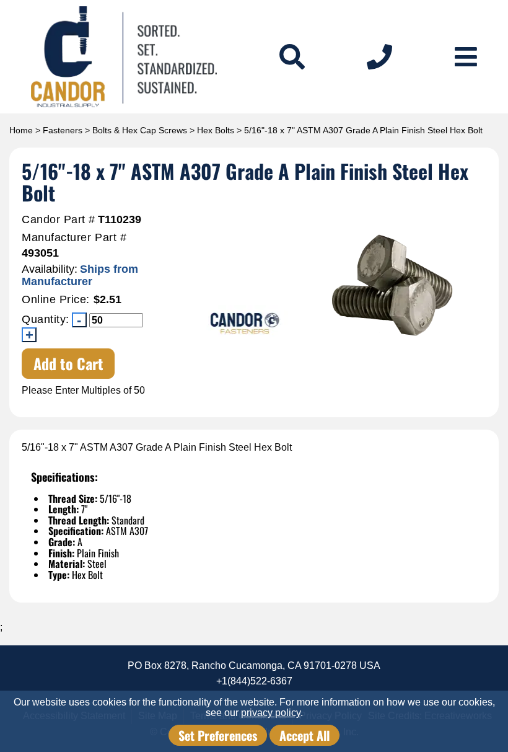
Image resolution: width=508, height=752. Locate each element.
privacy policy (270, 712)
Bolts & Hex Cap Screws (139, 130)
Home (21, 130)
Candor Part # (58, 220)
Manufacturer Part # (74, 238)
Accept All (304, 735)
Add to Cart (68, 363)
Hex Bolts (215, 130)
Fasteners (62, 130)
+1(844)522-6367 (254, 681)
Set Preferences (217, 735)
